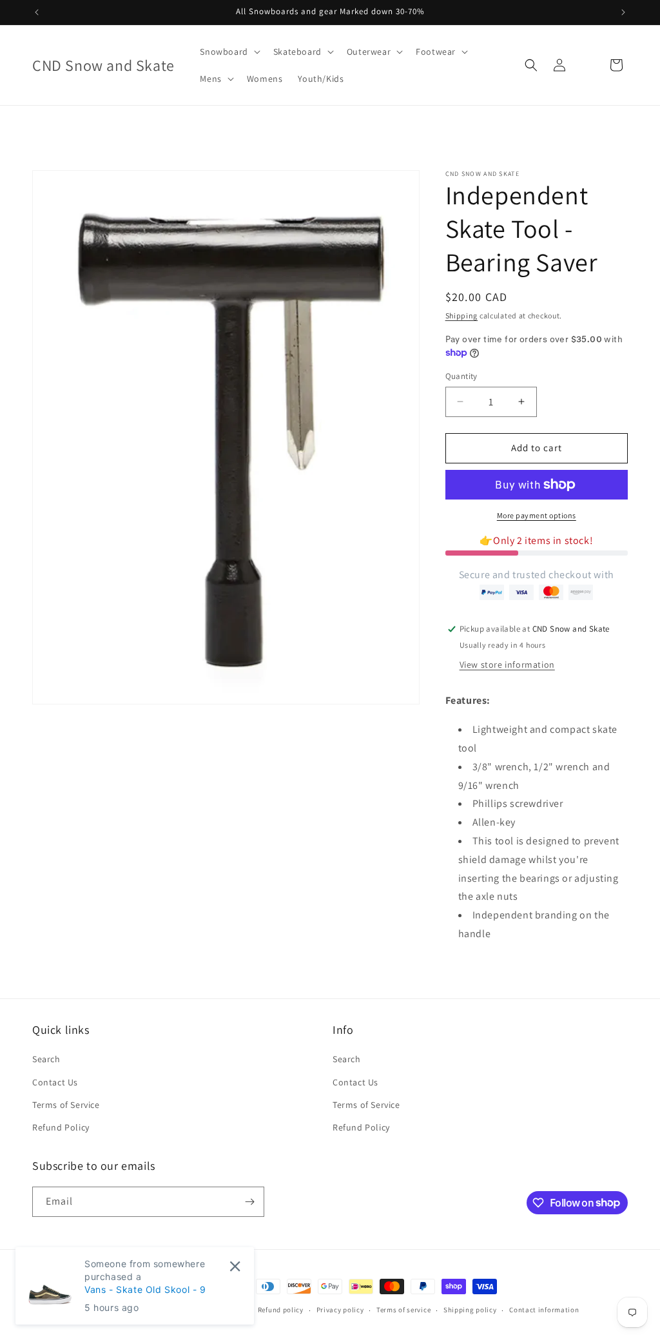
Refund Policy (61, 1127)
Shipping (461, 315)
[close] (235, 1266)
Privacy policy (340, 1309)
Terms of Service (66, 1105)
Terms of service (403, 1309)
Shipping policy (470, 1309)
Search (46, 1059)
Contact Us (55, 1082)
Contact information (544, 1309)
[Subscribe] (249, 1202)
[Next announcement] (623, 12)
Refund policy (281, 1309)
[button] (228, 51)
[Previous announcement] (37, 12)
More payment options (536, 515)
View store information (507, 664)
